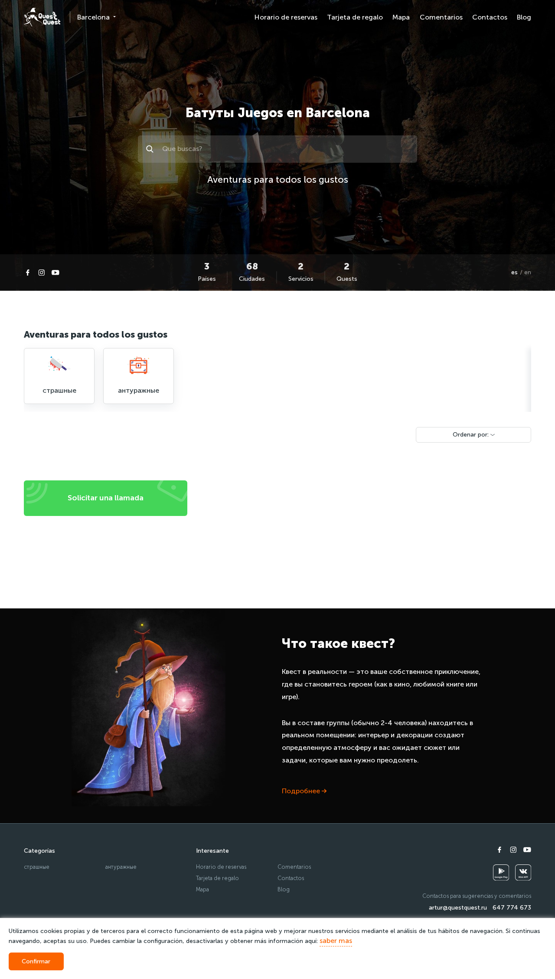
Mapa (401, 17)
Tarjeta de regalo (355, 17)
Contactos (489, 17)
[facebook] (28, 272)
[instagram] (42, 272)
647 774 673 (512, 907)
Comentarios (441, 17)
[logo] (42, 17)
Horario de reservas (286, 17)
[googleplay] (501, 872)
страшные (36, 867)
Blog (524, 17)
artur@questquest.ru (458, 907)
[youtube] (55, 272)
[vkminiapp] (523, 872)
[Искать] (151, 149)
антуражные (121, 867)
